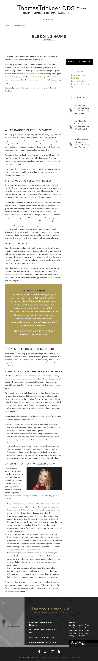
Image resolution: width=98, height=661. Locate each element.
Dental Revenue (34, 657)
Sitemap (44, 657)
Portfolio (75, 78)
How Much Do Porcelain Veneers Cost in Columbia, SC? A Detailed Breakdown (81, 126)
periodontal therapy (37, 77)
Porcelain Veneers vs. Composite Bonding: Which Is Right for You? (81, 143)
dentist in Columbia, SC (27, 74)
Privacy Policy (54, 657)
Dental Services (78, 75)
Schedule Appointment (79, 643)
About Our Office (79, 72)
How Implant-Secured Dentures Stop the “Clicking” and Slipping (82, 110)
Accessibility (75, 657)
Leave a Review (78, 81)
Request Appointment (80, 62)
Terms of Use (65, 657)
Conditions (9, 26)
